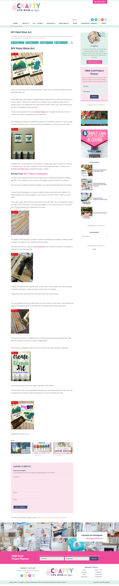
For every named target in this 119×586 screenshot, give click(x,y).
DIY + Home (37, 23)
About (40, 582)
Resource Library (89, 23)
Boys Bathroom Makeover (18, 454)
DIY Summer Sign (36, 454)
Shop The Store (101, 1)
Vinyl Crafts (98, 574)
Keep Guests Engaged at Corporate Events (99, 170)
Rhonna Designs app (21, 169)
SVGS (75, 23)
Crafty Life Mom (26, 7)
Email (15, 499)
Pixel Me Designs (104, 582)
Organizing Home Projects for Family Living (100, 198)
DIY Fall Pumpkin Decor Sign (60, 454)
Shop (104, 23)
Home (15, 23)
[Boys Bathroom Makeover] (20, 447)
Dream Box (98, 576)
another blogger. (40, 112)
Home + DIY (98, 570)
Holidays (51, 23)
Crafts (25, 23)
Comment (16, 477)
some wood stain (39, 247)
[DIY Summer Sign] (42, 447)
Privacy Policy (61, 582)
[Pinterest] (102, 19)
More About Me (94, 62)
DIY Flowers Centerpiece (35, 174)
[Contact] (105, 19)
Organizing (84, 576)
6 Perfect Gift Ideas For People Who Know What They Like (99, 185)
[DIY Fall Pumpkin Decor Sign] (63, 447)
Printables (64, 23)
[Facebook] (96, 19)
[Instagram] (99, 19)
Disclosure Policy (51, 582)
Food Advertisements (91, 104)
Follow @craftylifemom (94, 538)
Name (15, 492)
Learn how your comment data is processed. (52, 517)
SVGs (84, 574)
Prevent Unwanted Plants (100, 212)
